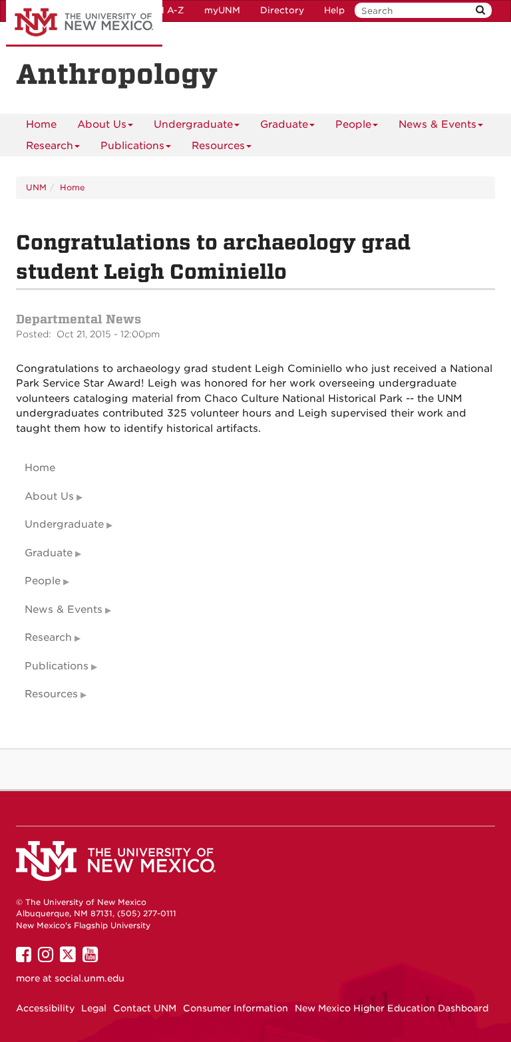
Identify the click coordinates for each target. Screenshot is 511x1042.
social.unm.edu (89, 978)
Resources (218, 146)
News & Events (437, 124)
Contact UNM (144, 1008)
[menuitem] (41, 124)
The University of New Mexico (84, 23)
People (353, 124)
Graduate (284, 124)
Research (49, 146)
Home (41, 124)
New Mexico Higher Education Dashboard (391, 1008)
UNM (36, 187)
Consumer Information (235, 1008)
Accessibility (45, 1008)
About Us (101, 124)
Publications (132, 146)
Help (334, 10)
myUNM (222, 10)
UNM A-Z (163, 10)
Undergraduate (193, 124)
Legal (93, 1008)
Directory (282, 10)
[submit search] (480, 10)
